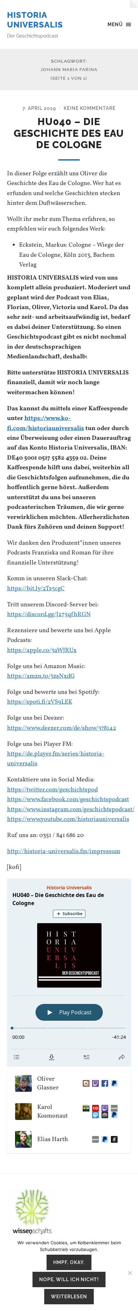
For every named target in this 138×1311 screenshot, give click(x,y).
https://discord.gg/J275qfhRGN (49, 614)
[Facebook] (103, 1083)
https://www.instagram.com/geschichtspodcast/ (71, 809)
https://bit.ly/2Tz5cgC (36, 588)
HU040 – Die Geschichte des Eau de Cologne (69, 133)
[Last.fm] (94, 1108)
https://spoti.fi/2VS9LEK (39, 702)
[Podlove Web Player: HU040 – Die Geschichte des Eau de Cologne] (69, 973)
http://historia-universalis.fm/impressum (63, 851)
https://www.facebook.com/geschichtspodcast (68, 799)
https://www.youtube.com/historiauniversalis (68, 819)
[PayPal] (113, 1083)
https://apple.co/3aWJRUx (42, 650)
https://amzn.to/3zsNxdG (41, 676)
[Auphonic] (103, 1115)
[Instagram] (84, 1083)
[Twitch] (94, 1083)
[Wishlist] (113, 1139)
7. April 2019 (39, 108)
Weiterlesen (69, 1296)
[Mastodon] (94, 1115)
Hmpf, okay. (69, 1262)
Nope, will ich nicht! (69, 1279)
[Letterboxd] (84, 1108)
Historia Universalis (35, 19)
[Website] (113, 1108)
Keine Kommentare (90, 108)
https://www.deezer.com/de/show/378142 (61, 728)
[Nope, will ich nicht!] (129, 1272)
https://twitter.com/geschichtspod (52, 789)
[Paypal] (113, 1115)
